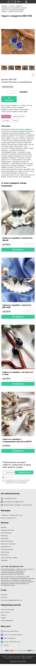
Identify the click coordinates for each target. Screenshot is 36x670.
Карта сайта (5, 612)
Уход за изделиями (7, 620)
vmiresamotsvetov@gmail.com (14, 502)
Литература (5, 552)
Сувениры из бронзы (7, 530)
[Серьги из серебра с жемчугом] (18, 280)
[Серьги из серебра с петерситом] (18, 347)
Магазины (4, 594)
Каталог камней (6, 533)
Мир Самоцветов (9, 638)
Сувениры (4, 560)
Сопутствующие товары (9, 557)
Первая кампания (9, 477)
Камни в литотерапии (8, 544)
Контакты (4, 597)
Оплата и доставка (7, 609)
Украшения (4, 538)
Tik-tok (6, 645)
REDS (24, 661)
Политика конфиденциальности (11, 600)
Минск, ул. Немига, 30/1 (8, 518)
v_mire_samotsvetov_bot (12, 642)
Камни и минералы (7, 541)
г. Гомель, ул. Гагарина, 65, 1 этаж (11, 515)
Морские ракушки (7, 549)
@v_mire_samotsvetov (11, 631)
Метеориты (5, 555)
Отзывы (3, 618)
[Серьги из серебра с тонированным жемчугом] (18, 414)
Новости (3, 615)
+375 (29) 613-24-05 (10, 498)
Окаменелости (6, 546)
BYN (18, 1)
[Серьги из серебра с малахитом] (18, 212)
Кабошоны (4, 535)
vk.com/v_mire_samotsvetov (13, 634)
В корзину (9, 99)
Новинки (3, 527)
